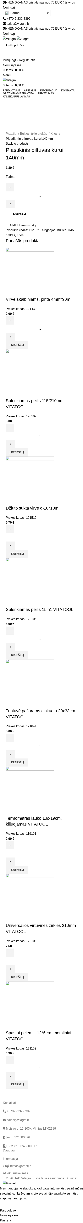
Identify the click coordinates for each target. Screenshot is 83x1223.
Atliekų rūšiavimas (15, 1173)
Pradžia (11, 133)
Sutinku (8, 1204)
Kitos (54, 133)
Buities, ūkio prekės (34, 133)
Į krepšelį (19, 213)
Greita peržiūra (10, 291)
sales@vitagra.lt (18, 23)
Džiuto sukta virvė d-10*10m (32, 508)
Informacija (10, 1158)
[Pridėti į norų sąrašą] (21, 291)
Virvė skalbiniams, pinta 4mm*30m (38, 299)
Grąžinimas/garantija (17, 1166)
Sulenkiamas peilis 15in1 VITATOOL (39, 609)
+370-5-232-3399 (18, 18)
